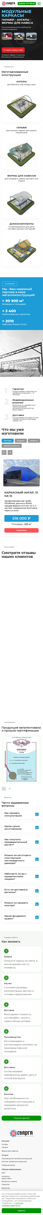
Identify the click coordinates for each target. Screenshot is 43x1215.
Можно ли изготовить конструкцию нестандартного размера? (17, 859)
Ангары (5, 1144)
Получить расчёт (21, 1118)
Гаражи (5, 1147)
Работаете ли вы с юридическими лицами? (15, 876)
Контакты (5, 1176)
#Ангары (7, 441)
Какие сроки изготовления (13, 827)
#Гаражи (21, 441)
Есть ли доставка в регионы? (16, 891)
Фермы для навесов (10, 1151)
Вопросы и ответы (9, 1181)
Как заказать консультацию (13, 814)
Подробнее (21, 530)
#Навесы (34, 441)
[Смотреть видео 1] (7, 36)
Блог (4, 1173)
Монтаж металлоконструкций (14, 1162)
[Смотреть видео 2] (19, 36)
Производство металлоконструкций (17, 1159)
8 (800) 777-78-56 (27, 4)
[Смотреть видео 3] (31, 36)
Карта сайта (6, 1178)
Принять (21, 1211)
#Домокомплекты (11, 446)
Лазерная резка (8, 1165)
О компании (10, 284)
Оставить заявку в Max (13, 50)
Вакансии (6, 1188)
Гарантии (5, 1184)
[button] (4, 452)
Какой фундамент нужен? (15, 917)
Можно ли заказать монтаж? (16, 904)
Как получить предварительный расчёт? (15, 842)
